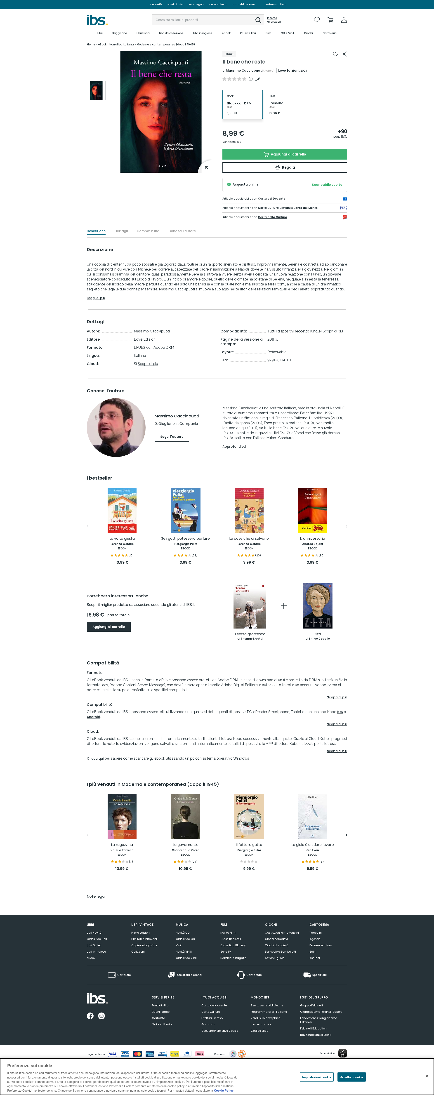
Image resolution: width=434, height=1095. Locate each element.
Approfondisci (234, 446)
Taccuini (315, 933)
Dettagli (121, 231)
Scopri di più (148, 364)
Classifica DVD (230, 939)
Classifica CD (185, 939)
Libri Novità (94, 933)
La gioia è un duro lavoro (312, 845)
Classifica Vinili (186, 958)
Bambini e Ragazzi (233, 958)
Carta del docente (243, 4)
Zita (317, 634)
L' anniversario (312, 538)
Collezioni (138, 952)
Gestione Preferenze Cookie (219, 1031)
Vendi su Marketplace (265, 1018)
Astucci (314, 958)
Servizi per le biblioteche (267, 1005)
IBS (239, 142)
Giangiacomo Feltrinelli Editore (321, 1012)
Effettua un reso (212, 1018)
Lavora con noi (261, 1024)
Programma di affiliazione (269, 1012)
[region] (217, 1076)
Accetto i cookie (351, 1077)
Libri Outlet (94, 945)
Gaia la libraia (162, 1024)
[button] (258, 20)
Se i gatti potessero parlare (185, 538)
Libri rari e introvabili (144, 939)
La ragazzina (122, 845)
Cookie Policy (224, 1090)
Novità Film (228, 933)
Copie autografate (144, 945)
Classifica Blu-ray (233, 945)
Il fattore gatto (249, 845)
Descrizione (96, 231)
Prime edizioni (140, 933)
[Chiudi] (427, 1076)
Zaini (312, 952)
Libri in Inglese (96, 952)
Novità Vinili (184, 952)
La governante (185, 845)
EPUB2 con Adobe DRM (154, 347)
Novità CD (182, 933)
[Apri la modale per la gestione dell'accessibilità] (342, 1053)
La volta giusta (122, 538)
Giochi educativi (276, 939)
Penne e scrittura (320, 945)
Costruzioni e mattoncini (282, 933)
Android (93, 717)
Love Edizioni (288, 70)
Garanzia (208, 1024)
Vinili (179, 945)
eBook (91, 958)
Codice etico (259, 1031)
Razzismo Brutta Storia (316, 1035)
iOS (340, 712)
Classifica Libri (97, 939)
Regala (288, 167)
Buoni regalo (196, 4)
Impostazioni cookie (316, 1077)
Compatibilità (148, 231)
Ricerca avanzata (274, 20)
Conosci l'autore (182, 231)
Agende (314, 939)
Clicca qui (95, 758)
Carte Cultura (217, 4)
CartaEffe (156, 4)
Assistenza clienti (275, 4)
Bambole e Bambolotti (280, 952)
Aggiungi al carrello (288, 154)
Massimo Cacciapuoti (244, 70)
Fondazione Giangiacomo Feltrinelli (318, 1020)
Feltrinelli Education (313, 1028)
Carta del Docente (271, 198)
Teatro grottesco (249, 634)
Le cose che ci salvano (249, 538)
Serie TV (225, 952)
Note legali (96, 896)
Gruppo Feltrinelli (311, 1005)
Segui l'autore (172, 436)
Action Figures (274, 958)
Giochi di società (276, 945)
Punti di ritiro (175, 4)
